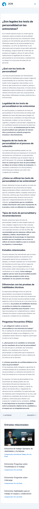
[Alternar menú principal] (35, 4)
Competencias (8, 454)
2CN (10, 3)
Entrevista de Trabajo (20, 454)
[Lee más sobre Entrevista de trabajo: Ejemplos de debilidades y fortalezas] (19, 437)
